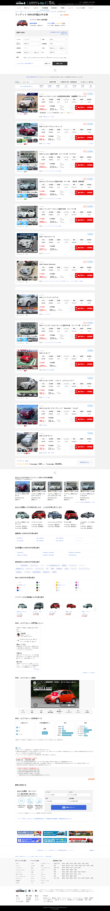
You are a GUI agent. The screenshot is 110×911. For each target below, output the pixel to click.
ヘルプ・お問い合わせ (48, 901)
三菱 (32, 872)
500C (27, 461)
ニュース (70, 8)
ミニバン (18, 865)
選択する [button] (26, 43)
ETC (47, 568)
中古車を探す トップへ (42, 850)
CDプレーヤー (29, 568)
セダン (17, 863)
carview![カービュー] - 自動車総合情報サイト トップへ (61, 850)
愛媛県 (71, 876)
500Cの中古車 (53, 11)
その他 (17, 882)
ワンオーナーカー (34, 565)
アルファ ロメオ (45, 880)
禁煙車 (52, 568)
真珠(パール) (22, 585)
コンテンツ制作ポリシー (48, 899)
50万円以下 (20, 538)
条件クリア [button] (47, 63)
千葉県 (76, 865)
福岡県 (63, 878)
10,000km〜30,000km (48, 552)
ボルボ (42, 882)
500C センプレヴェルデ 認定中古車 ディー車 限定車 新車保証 (61, 181)
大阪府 (63, 871)
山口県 (79, 873)
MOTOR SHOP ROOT (48, 452)
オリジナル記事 (80, 8)
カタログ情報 (50, 23)
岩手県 (71, 863)
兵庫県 (67, 871)
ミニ (42, 872)
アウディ (43, 870)
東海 (55, 869)
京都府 (71, 871)
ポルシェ (43, 874)
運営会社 (54, 898)
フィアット (20, 461)
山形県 (83, 863)
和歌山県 (84, 871)
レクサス (33, 865)
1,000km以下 (20, 552)
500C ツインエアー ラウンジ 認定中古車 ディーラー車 (57, 209)
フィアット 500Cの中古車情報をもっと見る (85, 502)
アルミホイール (72, 565)
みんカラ (37, 899)
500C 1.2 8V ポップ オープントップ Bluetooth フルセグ (58, 408)
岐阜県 (67, 869)
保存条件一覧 (64, 34)
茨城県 (80, 865)
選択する (52, 52)
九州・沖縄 (56, 878)
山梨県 (92, 865)
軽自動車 (18, 880)
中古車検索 (45, 8)
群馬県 (88, 865)
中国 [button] (51, 43)
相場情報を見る (84, 462)
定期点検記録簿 (24, 565)
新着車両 (54, 572)
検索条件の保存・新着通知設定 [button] (69, 82)
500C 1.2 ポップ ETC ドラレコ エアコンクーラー (56, 380)
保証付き (67, 568)
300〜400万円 (59, 540)
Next (95, 609)
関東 (55, 865)
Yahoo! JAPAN (91, 2)
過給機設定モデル (20, 568)
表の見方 (19, 748)
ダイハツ (33, 880)
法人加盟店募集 (79, 899)
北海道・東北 (57, 863)
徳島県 (63, 876)
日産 (32, 867)
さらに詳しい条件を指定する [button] (25, 63)
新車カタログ (22, 856)
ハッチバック (19, 867)
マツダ (32, 874)
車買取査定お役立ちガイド (65, 818)
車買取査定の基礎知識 (51, 818)
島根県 (67, 873)
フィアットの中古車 (45, 11)
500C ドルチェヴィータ (47, 236)
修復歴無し (64, 565)
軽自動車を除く (46, 572)
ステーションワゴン (20, 870)
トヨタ (32, 863)
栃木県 (84, 865)
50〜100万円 (20, 540)
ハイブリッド (19, 872)
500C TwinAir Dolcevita (47, 264)
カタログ (35, 8)
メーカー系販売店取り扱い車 (53, 565)
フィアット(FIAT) (30, 856)
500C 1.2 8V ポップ (45, 436)
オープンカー (19, 878)
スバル (32, 876)
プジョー (43, 876)
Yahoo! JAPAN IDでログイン (32, 77)
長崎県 (71, 878)
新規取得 (86, 2)
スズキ (32, 878)
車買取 (63, 8)
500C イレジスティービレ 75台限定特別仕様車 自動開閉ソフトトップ (62, 96)
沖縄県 (92, 878)
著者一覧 (57, 899)
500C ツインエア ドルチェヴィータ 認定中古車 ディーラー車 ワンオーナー (64, 325)
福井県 (79, 867)
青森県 (67, 863)
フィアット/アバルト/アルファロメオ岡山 (52, 171)
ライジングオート (47, 314)
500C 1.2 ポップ (44, 353)
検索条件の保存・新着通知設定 (59, 32)
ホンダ (32, 870)
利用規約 (86, 898)
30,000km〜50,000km (48, 555)
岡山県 (71, 873)
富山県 (71, 867)
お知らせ (59, 898)
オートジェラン (46, 253)
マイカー (90, 8)
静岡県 (71, 869)
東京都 (63, 865)
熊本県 (75, 878)
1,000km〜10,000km (22, 555)
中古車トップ (22, 11)
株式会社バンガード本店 (48, 116)
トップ (19, 8)
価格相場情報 (33, 23)
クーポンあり (27, 572)
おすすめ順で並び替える (26, 86)
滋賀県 (75, 871)
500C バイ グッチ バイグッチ (49, 297)
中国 (55, 873)
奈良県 (79, 871)
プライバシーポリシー (67, 898)
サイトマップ (63, 899)
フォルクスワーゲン (45, 867)
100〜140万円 (40, 538)
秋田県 (79, 863)
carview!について (47, 898)
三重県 (75, 869)
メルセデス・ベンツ (45, 863)
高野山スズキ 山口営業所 (48, 370)
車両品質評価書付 (37, 572)
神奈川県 (68, 865)
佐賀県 (67, 878)
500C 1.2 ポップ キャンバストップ (50, 126)
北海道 (63, 863)
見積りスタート (70, 807)
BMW (42, 865)
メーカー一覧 (28, 11)
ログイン (81, 2)
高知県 (75, 876)
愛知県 (63, 869)
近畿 (55, 871)
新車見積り (54, 8)
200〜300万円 (59, 538)
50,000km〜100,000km (75, 552)
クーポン (91, 143)
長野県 (67, 867)
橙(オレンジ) (61, 585)
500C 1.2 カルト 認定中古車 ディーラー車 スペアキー (58, 154)
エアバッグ (73, 568)
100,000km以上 (73, 555)
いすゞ (32, 882)
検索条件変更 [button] (52, 82)
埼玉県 (72, 865)
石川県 (75, 867)
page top (92, 850)
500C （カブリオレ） (40, 856)
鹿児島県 (87, 878)
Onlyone (45, 425)
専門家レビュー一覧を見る (89, 672)
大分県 (79, 878)
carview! (16, 11)
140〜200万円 (40, 540)
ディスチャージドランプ (84, 568)
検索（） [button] (59, 63)
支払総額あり (19, 572)
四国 (55, 876)
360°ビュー (27, 8)
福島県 (87, 863)
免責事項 (91, 898)
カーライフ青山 (46, 397)
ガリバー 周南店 (46, 143)
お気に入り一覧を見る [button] (87, 82)
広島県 (75, 873)
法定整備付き (59, 568)
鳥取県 (63, 873)
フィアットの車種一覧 (36, 11)
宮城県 (75, 863)
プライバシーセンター (78, 898)
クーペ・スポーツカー (21, 876)
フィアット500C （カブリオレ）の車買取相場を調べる (31, 818)
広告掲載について (71, 899)
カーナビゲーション (39, 568)
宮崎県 (83, 878)
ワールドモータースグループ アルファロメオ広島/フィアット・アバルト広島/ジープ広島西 (63, 281)
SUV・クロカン (19, 874)
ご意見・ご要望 (87, 899)
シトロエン (43, 878)
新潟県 (63, 867)
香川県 (67, 876)
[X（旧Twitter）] (32, 890)
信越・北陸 (56, 867)
